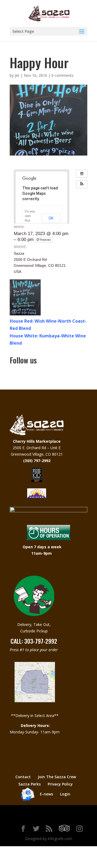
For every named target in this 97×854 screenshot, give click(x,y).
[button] (81, 184)
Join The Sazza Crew (57, 776)
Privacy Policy (60, 784)
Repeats (45, 239)
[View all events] (81, 174)
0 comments (62, 75)
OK (51, 218)
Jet (17, 75)
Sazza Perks (29, 784)
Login (65, 794)
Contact (23, 776)
